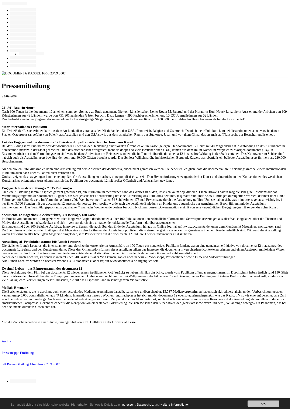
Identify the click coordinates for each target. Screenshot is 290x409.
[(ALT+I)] (23, 46)
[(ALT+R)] (23, 10)
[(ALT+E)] (23, 26)
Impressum (128, 404)
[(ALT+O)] (23, 58)
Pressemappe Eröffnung (18, 353)
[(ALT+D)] (23, 34)
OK (263, 403)
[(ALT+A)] (23, 18)
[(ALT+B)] (23, 14)
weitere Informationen (175, 404)
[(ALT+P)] (23, 51)
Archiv (6, 341)
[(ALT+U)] (23, 381)
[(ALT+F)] (23, 38)
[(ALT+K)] (23, 42)
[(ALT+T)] (23, 62)
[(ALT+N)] (23, 66)
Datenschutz (145, 404)
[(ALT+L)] (23, 22)
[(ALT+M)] (23, 30)
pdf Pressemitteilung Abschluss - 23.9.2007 (31, 364)
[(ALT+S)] (31, 54)
